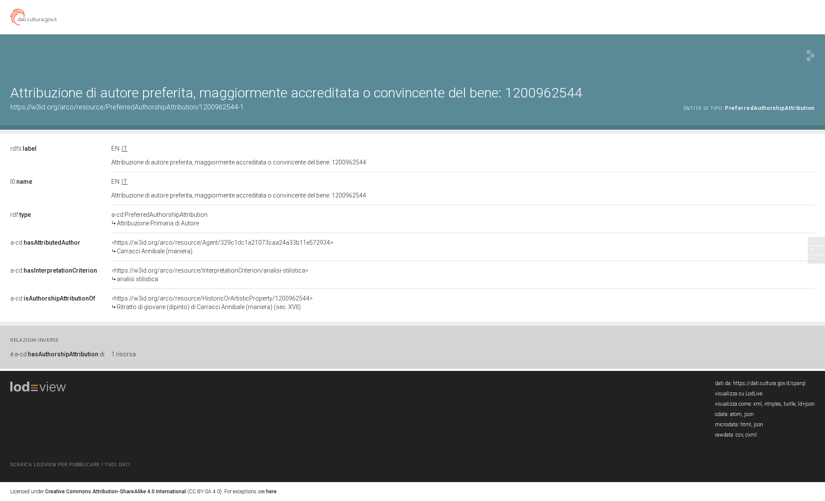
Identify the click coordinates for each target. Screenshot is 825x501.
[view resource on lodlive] (811, 55)
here (271, 492)
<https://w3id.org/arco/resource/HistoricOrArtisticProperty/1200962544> (212, 302)
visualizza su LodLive (738, 394)
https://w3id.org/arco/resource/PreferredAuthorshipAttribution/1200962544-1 (127, 107)
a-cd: (45, 242)
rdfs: (23, 148)
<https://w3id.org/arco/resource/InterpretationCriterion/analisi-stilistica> (210, 274)
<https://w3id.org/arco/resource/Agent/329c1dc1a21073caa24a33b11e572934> (222, 247)
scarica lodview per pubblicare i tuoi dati (70, 465)
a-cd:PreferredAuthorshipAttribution (159, 219)
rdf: (20, 214)
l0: (21, 181)
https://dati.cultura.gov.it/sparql (769, 383)
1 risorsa (123, 354)
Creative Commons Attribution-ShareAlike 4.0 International (115, 492)
